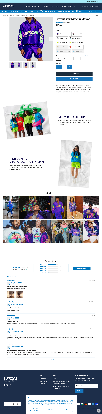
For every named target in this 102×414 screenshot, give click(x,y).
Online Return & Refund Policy (61, 381)
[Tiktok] (10, 385)
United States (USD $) (92, 1)
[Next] (51, 39)
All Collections (10, 15)
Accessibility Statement (92, 408)
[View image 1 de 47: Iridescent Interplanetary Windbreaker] (12, 65)
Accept (50, 409)
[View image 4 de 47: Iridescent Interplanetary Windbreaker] (33, 65)
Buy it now (74, 79)
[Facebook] (4, 385)
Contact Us (56, 389)
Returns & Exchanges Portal (61, 386)
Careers (42, 384)
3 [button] (51, 360)
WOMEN (45, 6)
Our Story (43, 379)
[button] (59, 22)
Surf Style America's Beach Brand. (15, 408)
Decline (65, 409)
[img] (11, 280)
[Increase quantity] (69, 67)
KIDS (57, 6)
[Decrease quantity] (59, 67)
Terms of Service (81, 408)
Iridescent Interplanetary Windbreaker (25, 15)
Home (4, 15)
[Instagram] (7, 385)
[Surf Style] (8, 6)
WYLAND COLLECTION (68, 6)
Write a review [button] (81, 268)
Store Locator (44, 381)
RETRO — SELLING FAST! (33, 6)
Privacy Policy (46, 405)
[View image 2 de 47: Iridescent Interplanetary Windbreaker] (19, 65)
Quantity (58, 63)
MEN (52, 6)
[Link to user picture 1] (11, 294)
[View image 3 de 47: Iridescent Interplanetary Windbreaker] (26, 65)
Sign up (79, 390)
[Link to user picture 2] (19, 294)
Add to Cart (74, 74)
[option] (31, 39)
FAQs (54, 379)
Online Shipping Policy (59, 384)
